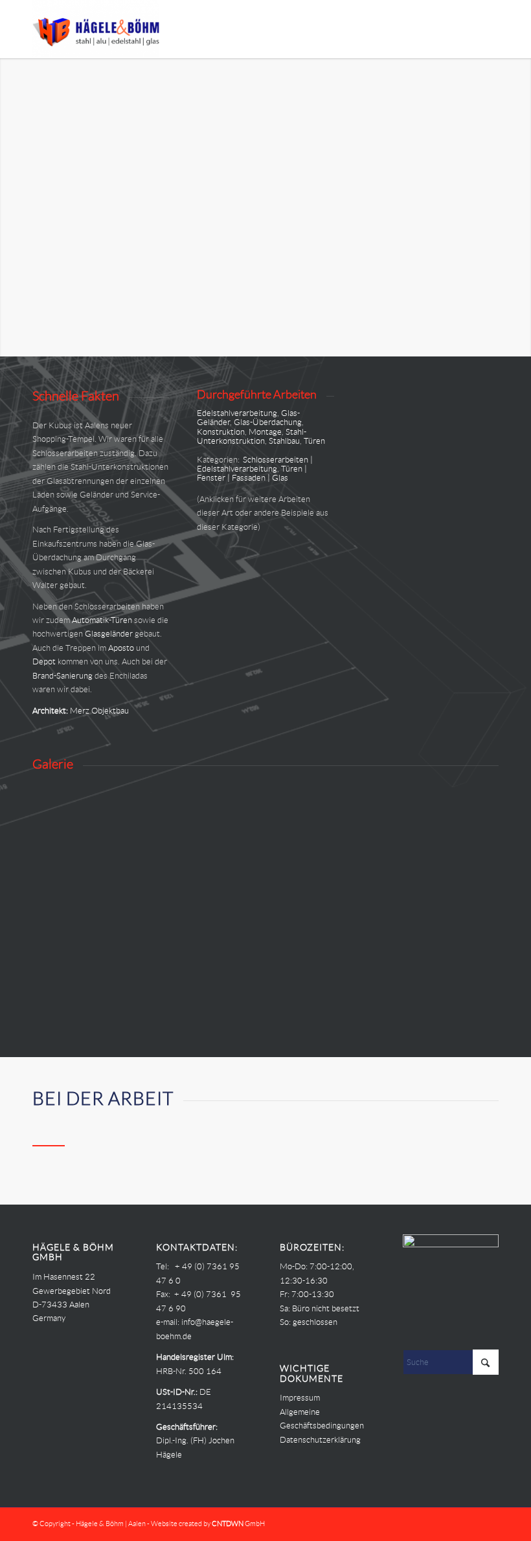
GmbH (238, 1523)
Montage (265, 432)
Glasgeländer (109, 634)
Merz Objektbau (99, 711)
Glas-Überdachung (268, 422)
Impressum (300, 1398)
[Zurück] (11, 207)
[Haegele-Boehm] (95, 29)
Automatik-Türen (102, 620)
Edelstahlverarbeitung (237, 413)
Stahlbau (284, 441)
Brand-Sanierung (62, 676)
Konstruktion (221, 432)
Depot (44, 661)
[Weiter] (519, 207)
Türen (314, 441)
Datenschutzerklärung (320, 1440)
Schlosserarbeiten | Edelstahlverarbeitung (255, 464)
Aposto (121, 648)
